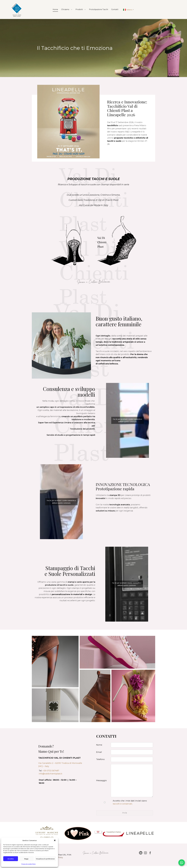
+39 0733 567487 (51, 770)
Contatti (114, 9)
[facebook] (150, 853)
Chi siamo (65, 9)
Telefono (100, 759)
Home (55, 9)
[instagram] (145, 853)
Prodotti (79, 9)
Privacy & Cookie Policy (28, 864)
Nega (26, 859)
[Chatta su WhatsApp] (181, 862)
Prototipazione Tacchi (98, 9)
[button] (55, 840)
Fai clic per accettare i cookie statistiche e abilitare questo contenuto (127, 420)
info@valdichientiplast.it (50, 774)
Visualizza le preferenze (45, 859)
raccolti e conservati (122, 804)
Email (99, 752)
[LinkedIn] (140, 853)
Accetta (11, 859)
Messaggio (101, 780)
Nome (99, 745)
